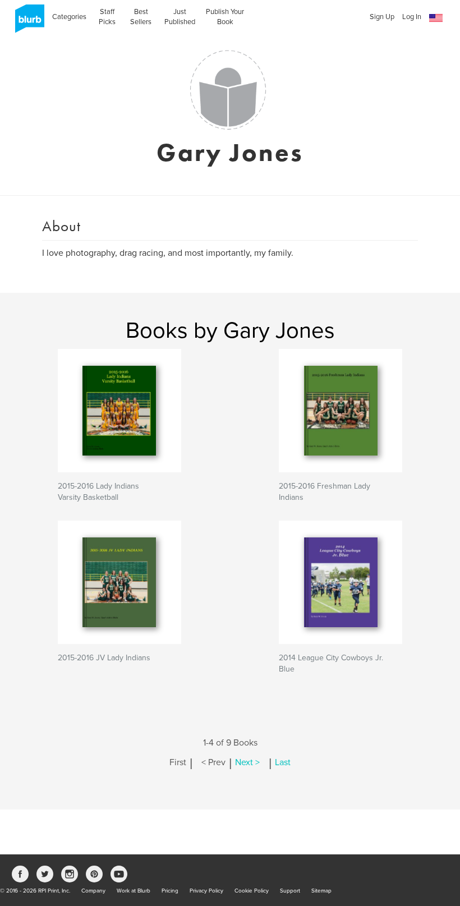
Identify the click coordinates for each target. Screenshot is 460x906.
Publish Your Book (225, 16)
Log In (411, 16)
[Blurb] (26, 22)
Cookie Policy (251, 890)
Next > (247, 762)
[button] (436, 18)
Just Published (179, 16)
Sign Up (382, 16)
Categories (69, 16)
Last (283, 762)
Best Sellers (140, 16)
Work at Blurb (133, 890)
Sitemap (321, 890)
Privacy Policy (206, 890)
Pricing (170, 890)
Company (93, 890)
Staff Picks (107, 16)
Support (290, 890)
